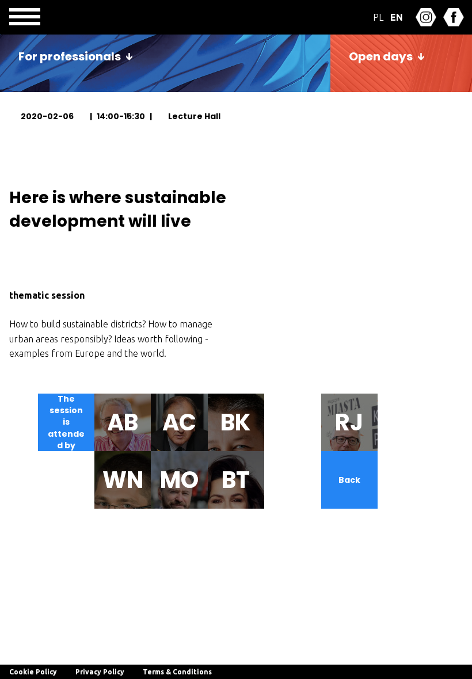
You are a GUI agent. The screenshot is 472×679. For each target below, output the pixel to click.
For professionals (69, 56)
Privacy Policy (99, 672)
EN (396, 17)
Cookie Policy (33, 672)
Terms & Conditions (177, 672)
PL (378, 17)
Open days (381, 56)
